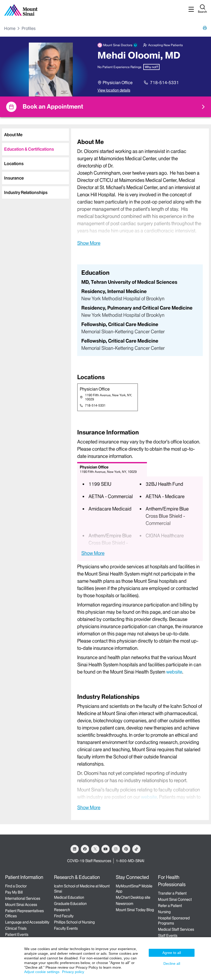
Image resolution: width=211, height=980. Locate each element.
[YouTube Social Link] (105, 849)
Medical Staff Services (176, 929)
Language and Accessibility (27, 922)
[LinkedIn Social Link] (75, 849)
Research (62, 910)
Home (9, 28)
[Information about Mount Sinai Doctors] (135, 45)
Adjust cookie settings (41, 972)
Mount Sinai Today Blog (135, 910)
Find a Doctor (16, 886)
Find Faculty (64, 916)
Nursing (164, 912)
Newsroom (124, 903)
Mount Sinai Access (21, 904)
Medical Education (69, 897)
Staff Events (167, 935)
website (174, 672)
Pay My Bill (14, 892)
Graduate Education (70, 903)
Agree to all (171, 953)
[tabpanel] (140, 192)
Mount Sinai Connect (175, 899)
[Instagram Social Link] (116, 849)
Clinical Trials (16, 928)
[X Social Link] (95, 849)
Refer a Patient (170, 905)
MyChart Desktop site (133, 897)
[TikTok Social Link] (136, 849)
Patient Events (16, 934)
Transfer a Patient (172, 893)
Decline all (171, 963)
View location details (114, 90)
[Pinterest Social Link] (126, 849)
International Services (22, 898)
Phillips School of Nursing (74, 922)
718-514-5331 (164, 82)
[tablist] (34, 161)
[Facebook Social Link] (85, 849)
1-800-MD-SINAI (130, 860)
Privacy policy (73, 972)
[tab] (35, 134)
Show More (88, 243)
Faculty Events (66, 928)
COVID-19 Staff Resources (89, 860)
